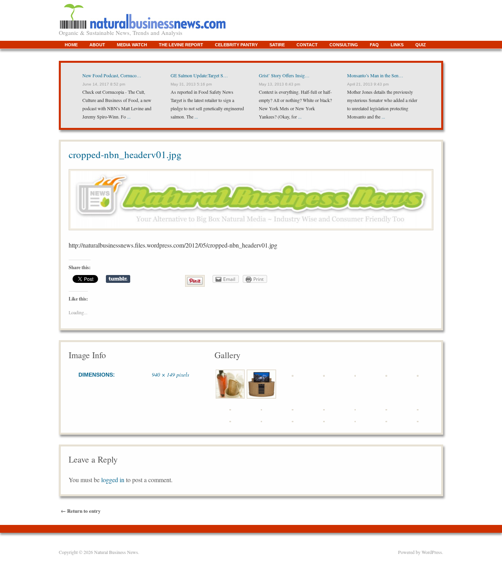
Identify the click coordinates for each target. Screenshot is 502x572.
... (128, 116)
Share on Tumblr (118, 279)
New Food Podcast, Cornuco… (111, 75)
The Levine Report (181, 44)
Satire (277, 44)
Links (397, 44)
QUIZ (420, 44)
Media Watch (132, 44)
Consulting (343, 44)
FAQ (374, 44)
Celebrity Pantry (236, 44)
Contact (307, 44)
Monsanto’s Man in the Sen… (375, 75)
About (97, 44)
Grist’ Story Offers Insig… (284, 75)
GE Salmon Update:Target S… (199, 75)
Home (71, 44)
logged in (112, 479)
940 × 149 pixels (170, 374)
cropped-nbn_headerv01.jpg (125, 154)
